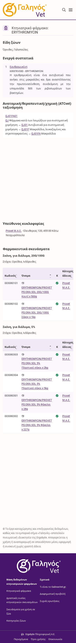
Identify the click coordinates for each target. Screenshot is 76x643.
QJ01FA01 (11, 116)
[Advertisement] (38, 178)
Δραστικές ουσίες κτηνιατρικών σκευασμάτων (22, 600)
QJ (7, 120)
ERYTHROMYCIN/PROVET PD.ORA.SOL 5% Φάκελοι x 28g (37, 404)
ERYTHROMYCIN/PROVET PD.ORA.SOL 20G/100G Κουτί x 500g (37, 292)
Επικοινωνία (55, 639)
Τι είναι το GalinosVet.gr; (53, 586)
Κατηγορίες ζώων (16, 620)
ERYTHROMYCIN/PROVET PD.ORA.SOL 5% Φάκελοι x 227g (37, 425)
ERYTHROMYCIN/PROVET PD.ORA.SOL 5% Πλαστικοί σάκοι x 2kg (37, 363)
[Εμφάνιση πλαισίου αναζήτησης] (64, 10)
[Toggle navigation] (70, 10)
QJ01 (24, 124)
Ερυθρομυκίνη (18, 66)
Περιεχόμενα (21, 639)
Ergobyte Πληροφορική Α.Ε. (40, 634)
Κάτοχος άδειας (67, 273)
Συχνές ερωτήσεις (49, 601)
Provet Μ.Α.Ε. (14, 230)
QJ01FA (36, 133)
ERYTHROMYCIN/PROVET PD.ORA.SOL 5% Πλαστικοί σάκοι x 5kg (37, 384)
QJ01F (25, 129)
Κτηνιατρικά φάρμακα (18, 591)
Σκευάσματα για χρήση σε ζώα (20, 611)
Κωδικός (10, 275)
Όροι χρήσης (38, 639)
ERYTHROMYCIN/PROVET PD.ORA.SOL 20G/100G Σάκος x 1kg (37, 312)
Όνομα (26, 275)
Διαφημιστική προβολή (52, 593)
